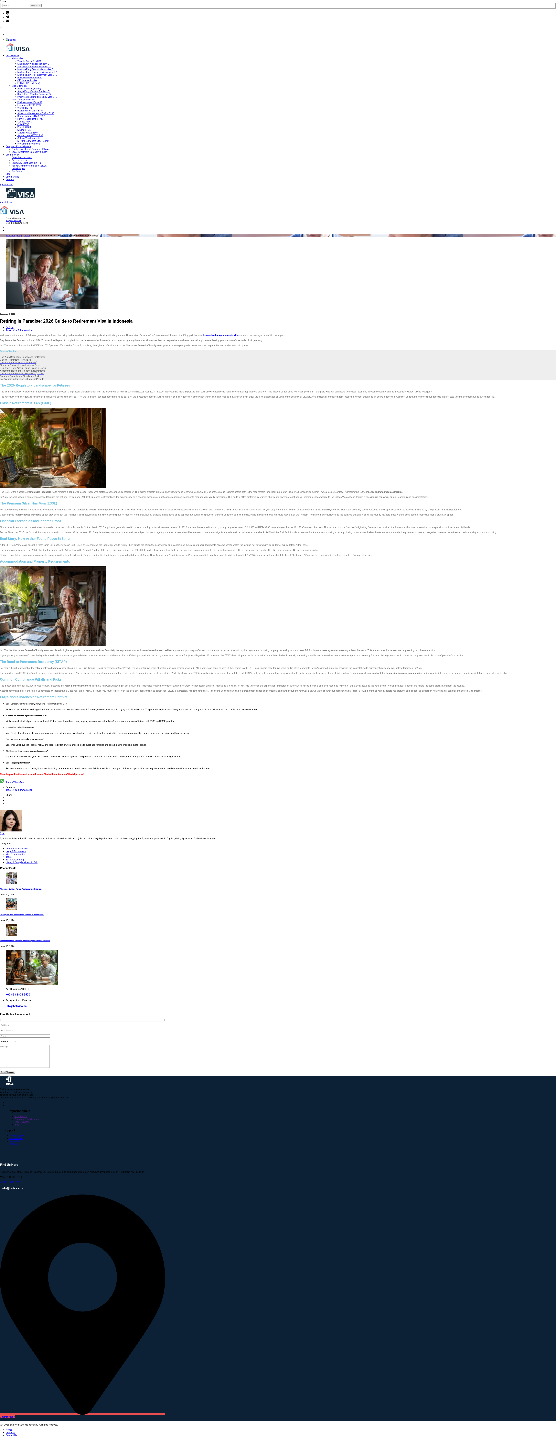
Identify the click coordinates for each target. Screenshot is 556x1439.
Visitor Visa (17, 58)
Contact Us (11, 1435)
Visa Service (20, 1116)
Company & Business (17, 848)
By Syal (9, 327)
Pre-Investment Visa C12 (29, 77)
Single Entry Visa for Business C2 (34, 66)
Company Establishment (18, 146)
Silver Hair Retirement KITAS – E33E (35, 113)
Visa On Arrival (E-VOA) (29, 61)
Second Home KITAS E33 (30, 135)
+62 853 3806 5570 (18, 994)
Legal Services (21, 1122)
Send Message (7, 1072)
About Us (14, 1141)
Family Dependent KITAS (30, 119)
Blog (8, 174)
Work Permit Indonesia (28, 143)
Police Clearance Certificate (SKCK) (29, 165)
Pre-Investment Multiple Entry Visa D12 (37, 97)
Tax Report (17, 171)
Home (9, 1429)
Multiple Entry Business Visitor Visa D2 (37, 72)
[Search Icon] (1, 27)
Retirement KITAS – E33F (30, 110)
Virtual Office (12, 176)
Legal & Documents (16, 851)
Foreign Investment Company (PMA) (30, 149)
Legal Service (12, 154)
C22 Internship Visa (27, 80)
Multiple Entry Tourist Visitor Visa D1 (36, 69)
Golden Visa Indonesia (28, 138)
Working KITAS (25, 108)
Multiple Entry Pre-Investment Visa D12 (37, 74)
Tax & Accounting (15, 859)
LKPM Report (18, 168)
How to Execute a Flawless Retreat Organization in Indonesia (25, 941)
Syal (2, 833)
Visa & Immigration (23, 330)
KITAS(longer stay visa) (23, 99)
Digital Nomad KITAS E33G (31, 116)
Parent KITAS (24, 127)
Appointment (6, 184)
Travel (9, 330)
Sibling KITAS (24, 130)
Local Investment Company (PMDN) (30, 152)
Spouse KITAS (24, 121)
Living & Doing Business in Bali (22, 862)
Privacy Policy (16, 1135)
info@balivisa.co (13, 220)
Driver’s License (19, 160)
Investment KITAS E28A (29, 105)
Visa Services (12, 55)
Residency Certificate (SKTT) (26, 163)
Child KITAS (23, 124)
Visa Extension (19, 85)
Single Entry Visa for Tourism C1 (33, 63)
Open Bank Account (22, 157)
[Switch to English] (11, 39)
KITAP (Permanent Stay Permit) (33, 141)
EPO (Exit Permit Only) (28, 83)
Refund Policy (16, 1138)
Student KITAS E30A (27, 132)
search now (35, 5)
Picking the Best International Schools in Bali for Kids (22, 915)
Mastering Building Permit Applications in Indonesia (21, 889)
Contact (10, 179)
